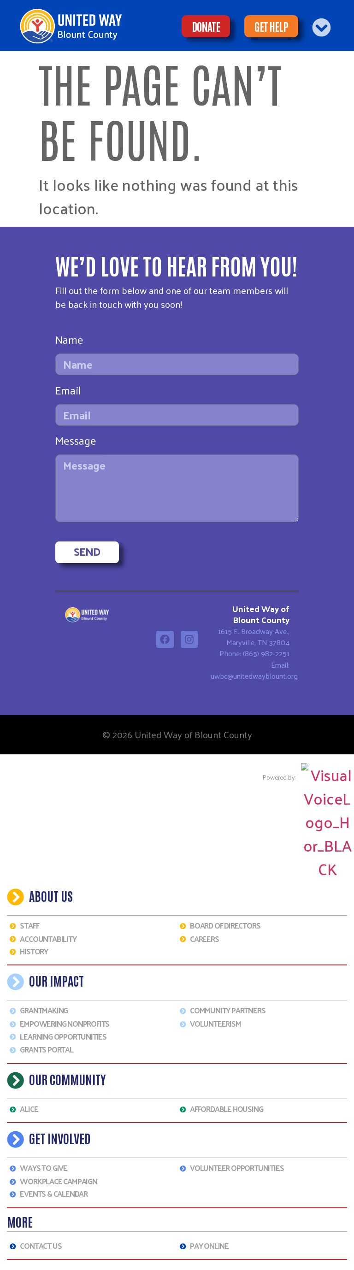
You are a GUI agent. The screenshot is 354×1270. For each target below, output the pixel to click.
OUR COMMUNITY (67, 1079)
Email (68, 392)
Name (69, 341)
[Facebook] (165, 639)
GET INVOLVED (59, 1138)
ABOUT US (51, 896)
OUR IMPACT (56, 980)
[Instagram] (189, 639)
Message (75, 442)
